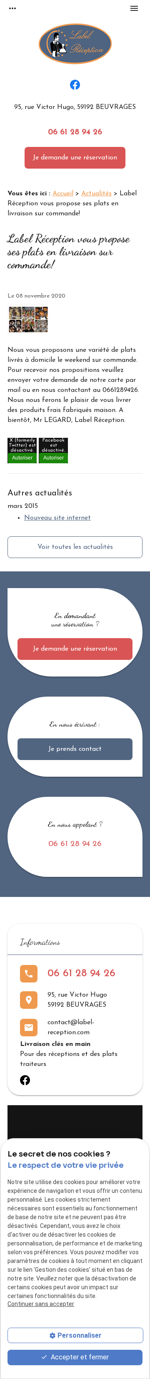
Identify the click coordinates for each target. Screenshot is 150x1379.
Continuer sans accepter (41, 1304)
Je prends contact (75, 749)
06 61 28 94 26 (75, 132)
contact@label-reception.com (71, 1027)
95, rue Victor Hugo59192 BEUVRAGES (77, 1000)
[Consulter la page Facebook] (75, 85)
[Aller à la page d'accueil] (75, 45)
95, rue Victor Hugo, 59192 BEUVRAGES (75, 107)
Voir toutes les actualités (75, 547)
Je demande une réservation (75, 157)
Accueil (62, 193)
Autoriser (22, 458)
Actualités (96, 193)
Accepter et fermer (79, 1357)
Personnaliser (80, 1335)
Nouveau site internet (57, 518)
